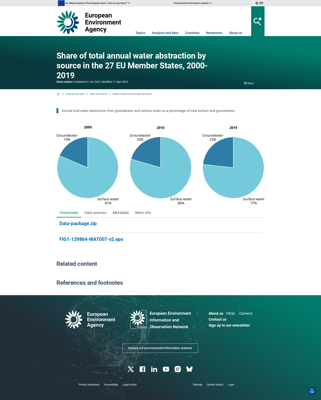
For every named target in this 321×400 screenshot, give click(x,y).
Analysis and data (165, 33)
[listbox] (94, 3)
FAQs (230, 313)
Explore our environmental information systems (160, 348)
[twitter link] (131, 369)
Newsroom (214, 33)
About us (235, 33)
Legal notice (130, 384)
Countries (192, 33)
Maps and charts (98, 94)
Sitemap (197, 384)
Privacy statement (89, 384)
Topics (140, 33)
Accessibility (111, 384)
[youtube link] (166, 369)
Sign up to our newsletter (229, 325)
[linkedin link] (154, 369)
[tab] (68, 213)
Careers (245, 313)
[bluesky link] (189, 369)
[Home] (58, 94)
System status (215, 384)
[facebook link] (143, 369)
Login (231, 384)
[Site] (90, 22)
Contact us (217, 319)
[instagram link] (178, 369)
